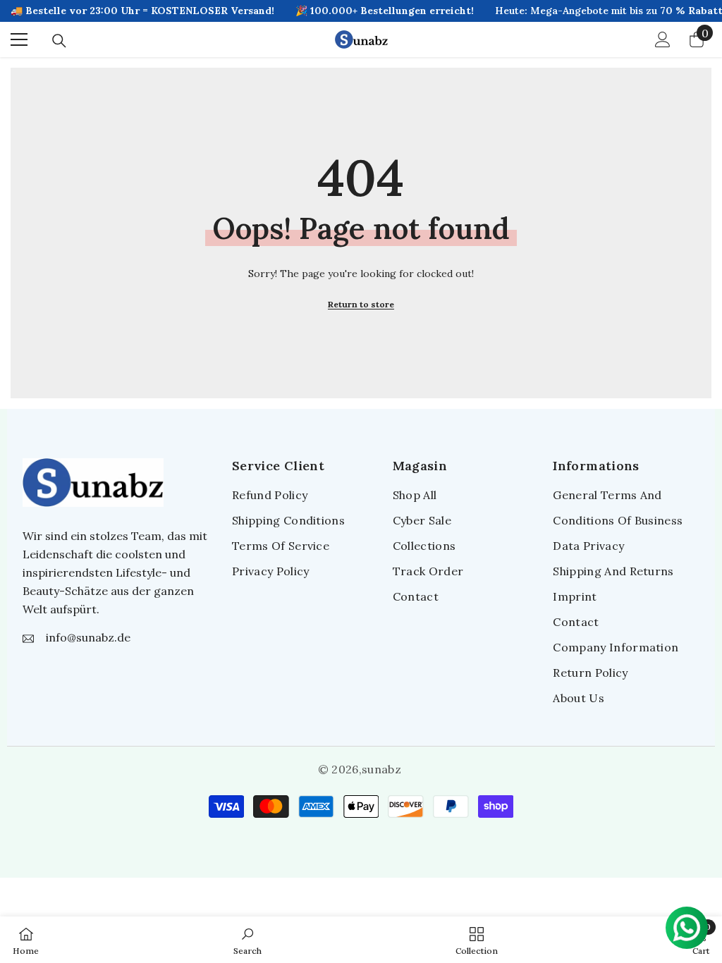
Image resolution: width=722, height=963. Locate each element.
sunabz (381, 769)
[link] (247, 939)
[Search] (59, 40)
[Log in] (663, 39)
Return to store (361, 304)
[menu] (19, 39)
